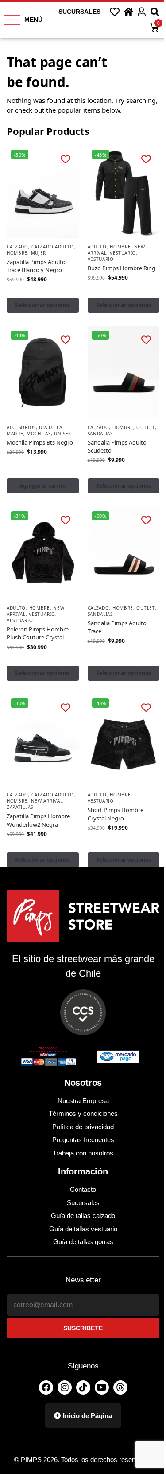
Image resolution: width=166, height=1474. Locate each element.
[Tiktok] (83, 1387)
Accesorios (21, 427)
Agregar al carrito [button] (42, 485)
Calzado (17, 247)
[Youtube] (102, 1387)
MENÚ (33, 19)
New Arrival (47, 801)
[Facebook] (46, 1387)
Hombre (17, 253)
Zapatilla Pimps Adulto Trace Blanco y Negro (36, 266)
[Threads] (120, 1387)
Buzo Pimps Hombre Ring (121, 268)
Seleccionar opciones (42, 305)
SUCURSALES (79, 11)
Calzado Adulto (52, 247)
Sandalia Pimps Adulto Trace (117, 627)
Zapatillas (20, 807)
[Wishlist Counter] (115, 11)
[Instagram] (65, 1387)
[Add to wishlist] (65, 159)
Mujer (38, 253)
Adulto (97, 247)
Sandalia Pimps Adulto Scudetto (117, 446)
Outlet (145, 427)
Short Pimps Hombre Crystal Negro (115, 814)
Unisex (62, 433)
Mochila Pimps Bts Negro (40, 442)
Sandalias (100, 433)
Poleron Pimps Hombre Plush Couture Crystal (38, 633)
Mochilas (39, 433)
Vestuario (123, 253)
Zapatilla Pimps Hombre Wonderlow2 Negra (38, 820)
